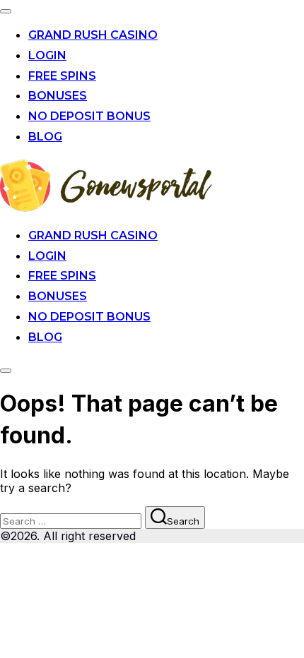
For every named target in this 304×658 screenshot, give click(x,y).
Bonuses (57, 95)
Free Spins (62, 76)
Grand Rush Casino (93, 35)
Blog (45, 136)
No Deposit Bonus (89, 116)
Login (47, 55)
